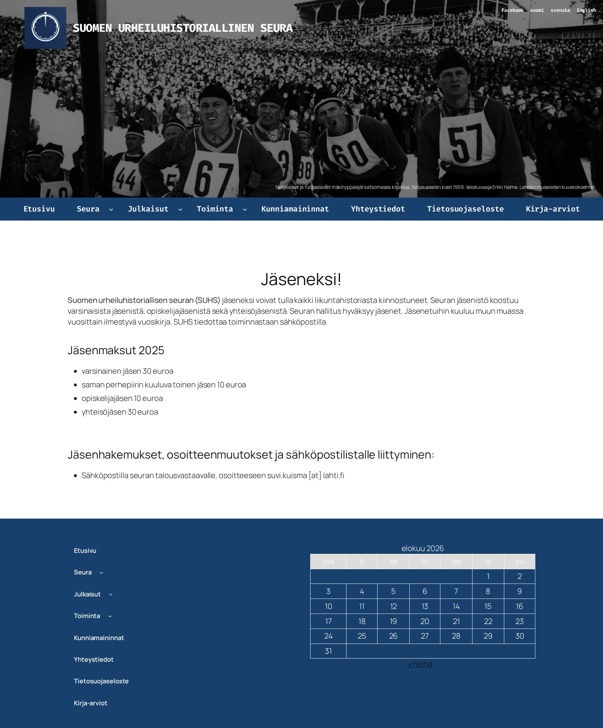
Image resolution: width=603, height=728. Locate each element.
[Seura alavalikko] (111, 209)
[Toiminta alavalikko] (245, 209)
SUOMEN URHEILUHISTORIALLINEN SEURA (182, 28)
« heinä (420, 664)
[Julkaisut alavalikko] (180, 209)
